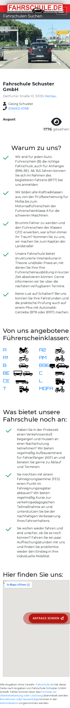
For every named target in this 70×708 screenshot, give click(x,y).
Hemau (50, 96)
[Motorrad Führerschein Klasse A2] (57, 350)
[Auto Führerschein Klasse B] (21, 365)
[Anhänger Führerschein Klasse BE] (23, 373)
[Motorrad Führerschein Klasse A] (21, 350)
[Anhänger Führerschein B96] (59, 365)
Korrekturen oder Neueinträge (19, 699)
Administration (9, 703)
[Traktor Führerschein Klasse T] (21, 389)
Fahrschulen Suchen (22, 16)
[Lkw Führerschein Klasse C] (57, 373)
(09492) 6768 (18, 108)
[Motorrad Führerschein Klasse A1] (21, 358)
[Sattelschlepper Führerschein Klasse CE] (21, 381)
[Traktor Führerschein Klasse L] (57, 381)
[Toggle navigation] (61, 11)
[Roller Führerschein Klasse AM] (57, 358)
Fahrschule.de (45, 684)
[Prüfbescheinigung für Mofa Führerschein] (57, 389)
